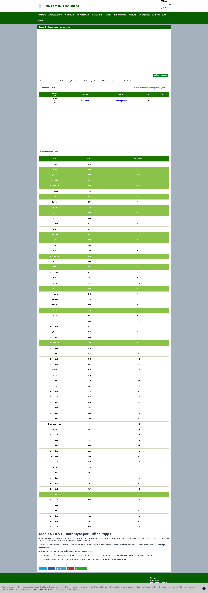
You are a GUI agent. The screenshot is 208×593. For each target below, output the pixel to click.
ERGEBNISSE (156, 15)
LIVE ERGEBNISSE (144, 15)
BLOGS (164, 15)
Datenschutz (154, 580)
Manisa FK (85, 101)
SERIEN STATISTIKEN (120, 15)
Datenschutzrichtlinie (41, 589)
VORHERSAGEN (69, 15)
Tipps (54, 159)
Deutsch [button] (166, 1)
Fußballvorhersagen (57, 559)
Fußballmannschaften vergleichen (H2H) (149, 88)
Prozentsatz (138, 159)
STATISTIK (108, 15)
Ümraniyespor (121, 101)
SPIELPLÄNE (132, 15)
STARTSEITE (42, 15)
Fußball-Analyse (160, 75)
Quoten (89, 159)
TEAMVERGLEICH (97, 15)
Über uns (153, 578)
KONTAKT (41, 21)
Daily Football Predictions (61, 6)
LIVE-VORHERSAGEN (83, 15)
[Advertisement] (104, 52)
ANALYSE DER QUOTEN (55, 15)
